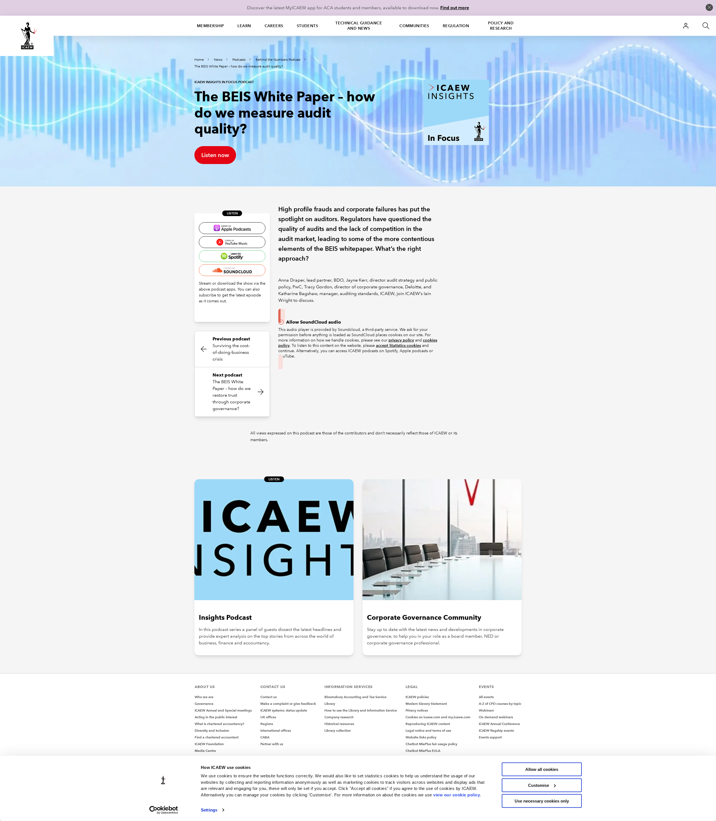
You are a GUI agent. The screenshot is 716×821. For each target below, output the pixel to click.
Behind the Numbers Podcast (278, 60)
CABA (264, 737)
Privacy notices (417, 710)
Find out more (454, 7)
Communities (414, 25)
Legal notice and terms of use (428, 730)
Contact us (268, 697)
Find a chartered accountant (217, 737)
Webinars (486, 710)
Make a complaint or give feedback (288, 703)
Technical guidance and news (358, 25)
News (218, 60)
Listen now (215, 155)
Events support (490, 737)
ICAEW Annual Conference (499, 724)
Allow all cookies (541, 769)
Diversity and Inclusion (212, 730)
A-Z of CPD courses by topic (500, 703)
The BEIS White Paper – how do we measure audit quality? (238, 66)
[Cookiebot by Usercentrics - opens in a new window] (163, 810)
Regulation (456, 25)
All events (486, 697)
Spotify (232, 256)
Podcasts (239, 60)
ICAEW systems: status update (283, 710)
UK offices (268, 717)
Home (199, 60)
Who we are (204, 697)
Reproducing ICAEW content (428, 724)
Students (307, 25)
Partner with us (271, 744)
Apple (232, 228)
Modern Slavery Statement (426, 703)
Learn (244, 25)
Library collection (337, 730)
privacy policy (401, 340)
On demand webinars (496, 717)
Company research (339, 717)
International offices (275, 730)
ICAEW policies (417, 697)
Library (329, 703)
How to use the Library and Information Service (360, 710)
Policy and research (501, 25)
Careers (274, 25)
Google (232, 242)
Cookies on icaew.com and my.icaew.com (438, 717)
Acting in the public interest (216, 717)
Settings (209, 810)
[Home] (27, 35)
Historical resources (339, 724)
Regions (266, 724)
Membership (210, 25)
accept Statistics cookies (398, 345)
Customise (538, 785)
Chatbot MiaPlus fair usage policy (431, 744)
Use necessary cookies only (542, 801)
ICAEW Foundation (209, 744)
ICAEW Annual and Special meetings (223, 710)
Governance (204, 703)
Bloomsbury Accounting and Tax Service (355, 697)
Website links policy (421, 737)
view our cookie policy (456, 794)
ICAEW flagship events (496, 730)
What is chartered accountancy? (219, 724)
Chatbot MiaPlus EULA (423, 751)
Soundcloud (232, 270)
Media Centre (205, 751)
